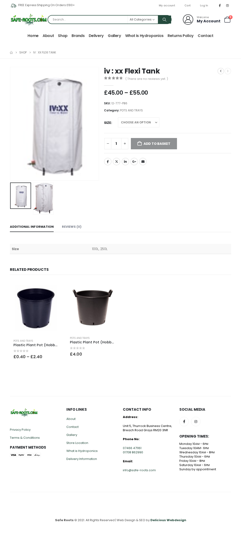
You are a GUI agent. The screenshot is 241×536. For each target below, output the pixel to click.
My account (167, 5)
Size (107, 122)
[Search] (164, 20)
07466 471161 (132, 448)
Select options (54, 288)
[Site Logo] (29, 19)
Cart (188, 5)
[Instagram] (227, 5)
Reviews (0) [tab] (71, 226)
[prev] (220, 71)
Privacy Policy (20, 429)
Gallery (114, 35)
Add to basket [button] (110, 288)
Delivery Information (81, 459)
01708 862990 (133, 452)
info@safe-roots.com (139, 470)
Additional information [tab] (32, 226)
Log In (204, 5)
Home (33, 35)
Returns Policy (181, 35)
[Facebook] (220, 5)
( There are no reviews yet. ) (146, 79)
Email (143, 161)
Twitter (116, 161)
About (48, 35)
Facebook (108, 161)
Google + (134, 161)
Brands (78, 35)
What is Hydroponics (144, 35)
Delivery (96, 35)
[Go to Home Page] (11, 52)
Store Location (77, 443)
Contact (205, 35)
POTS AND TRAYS (131, 110)
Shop (63, 35)
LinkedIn (125, 161)
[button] (11, 123)
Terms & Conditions (25, 437)
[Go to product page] (36, 308)
